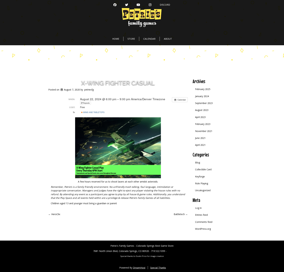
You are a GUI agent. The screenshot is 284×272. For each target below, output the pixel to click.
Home (115, 38)
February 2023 (202, 124)
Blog (197, 162)
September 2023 (204, 103)
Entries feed (201, 214)
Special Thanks (158, 267)
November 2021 (203, 131)
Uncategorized (203, 190)
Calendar (149, 38)
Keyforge (200, 176)
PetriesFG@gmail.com (179, 251)
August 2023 (201, 110)
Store (131, 38)
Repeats (86, 103)
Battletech (181, 214)
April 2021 (200, 144)
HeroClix (54, 214)
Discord (165, 4)
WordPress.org (203, 228)
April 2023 (200, 117)
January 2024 (202, 96)
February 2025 (202, 89)
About (168, 38)
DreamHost (139, 267)
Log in (198, 207)
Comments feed (203, 221)
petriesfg (89, 89)
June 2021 (200, 138)
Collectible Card (203, 169)
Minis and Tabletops (94, 112)
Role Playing (201, 183)
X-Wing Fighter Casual (118, 82)
